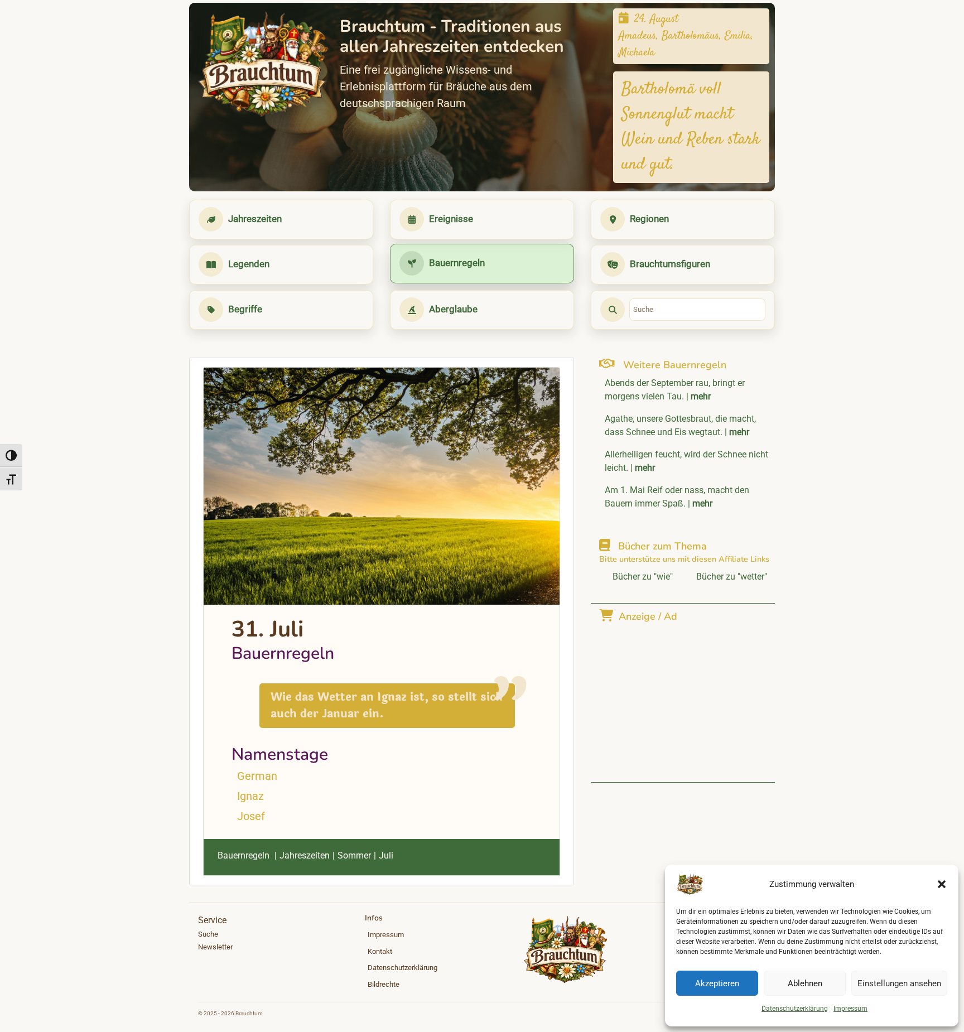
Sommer (354, 855)
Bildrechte (383, 984)
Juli (386, 855)
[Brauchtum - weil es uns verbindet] (263, 64)
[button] (941, 884)
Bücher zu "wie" (643, 576)
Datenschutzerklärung (794, 1008)
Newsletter (215, 947)
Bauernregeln (243, 855)
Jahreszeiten (304, 855)
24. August (656, 19)
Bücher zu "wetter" (731, 576)
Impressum (850, 1008)
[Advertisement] (685, 695)
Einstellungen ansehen (899, 983)
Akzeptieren (717, 983)
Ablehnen (805, 983)
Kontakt (380, 951)
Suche (208, 934)
